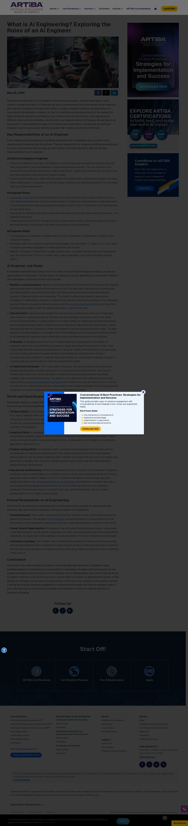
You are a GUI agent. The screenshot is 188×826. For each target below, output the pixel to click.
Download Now (90, 429)
